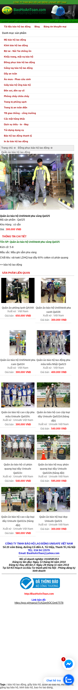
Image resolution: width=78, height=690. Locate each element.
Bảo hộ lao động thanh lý (18, 135)
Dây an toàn (10, 73)
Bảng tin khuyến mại (55, 26)
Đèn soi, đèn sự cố (14, 90)
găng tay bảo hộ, (10, 687)
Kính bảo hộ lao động (16, 45)
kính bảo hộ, (27, 687)
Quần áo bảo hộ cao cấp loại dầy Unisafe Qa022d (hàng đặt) (53, 416)
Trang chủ (7, 147)
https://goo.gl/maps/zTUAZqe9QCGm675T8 (39, 602)
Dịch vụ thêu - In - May (16, 124)
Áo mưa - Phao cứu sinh (17, 79)
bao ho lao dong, (43, 687)
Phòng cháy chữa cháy (16, 96)
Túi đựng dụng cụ (14, 130)
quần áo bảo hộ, (51, 684)
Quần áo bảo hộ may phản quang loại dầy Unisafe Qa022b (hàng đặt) (53, 468)
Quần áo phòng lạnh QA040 (18, 307)
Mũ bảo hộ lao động (15, 39)
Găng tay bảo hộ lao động (18, 68)
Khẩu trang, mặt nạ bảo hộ (18, 56)
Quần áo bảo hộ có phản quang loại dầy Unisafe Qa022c (18, 468)
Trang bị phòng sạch (15, 102)
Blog (37, 26)
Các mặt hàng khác (14, 119)
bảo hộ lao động (13, 264)
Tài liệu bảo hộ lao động (17, 26)
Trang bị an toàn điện (15, 107)
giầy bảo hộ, (34, 684)
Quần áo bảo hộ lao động (15, 152)
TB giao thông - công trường (20, 113)
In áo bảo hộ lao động (16, 141)
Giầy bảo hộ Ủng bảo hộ (17, 85)
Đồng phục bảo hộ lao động (19, 62)
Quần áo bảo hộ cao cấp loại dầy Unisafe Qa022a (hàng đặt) (17, 521)
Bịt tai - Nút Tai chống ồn (17, 51)
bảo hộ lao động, (17, 684)
